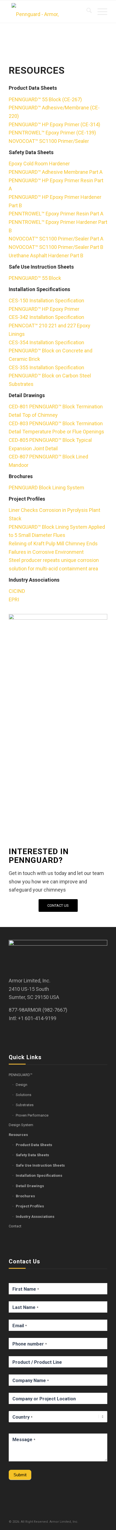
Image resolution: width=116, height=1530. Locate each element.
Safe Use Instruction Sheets (40, 1165)
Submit (20, 1474)
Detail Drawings (30, 1186)
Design (21, 1085)
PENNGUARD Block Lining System (46, 487)
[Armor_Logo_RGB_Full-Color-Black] (48, 11)
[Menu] (99, 11)
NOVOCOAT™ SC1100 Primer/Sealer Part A (56, 239)
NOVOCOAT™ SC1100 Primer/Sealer (49, 141)
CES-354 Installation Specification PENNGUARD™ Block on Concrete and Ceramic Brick (50, 350)
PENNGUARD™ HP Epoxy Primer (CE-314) (54, 124)
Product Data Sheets (34, 1145)
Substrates (25, 1105)
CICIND (17, 591)
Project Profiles (30, 1206)
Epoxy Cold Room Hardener (39, 163)
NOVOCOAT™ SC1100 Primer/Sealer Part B (56, 247)
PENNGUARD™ (20, 1075)
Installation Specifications (39, 1175)
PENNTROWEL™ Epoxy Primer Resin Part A (56, 214)
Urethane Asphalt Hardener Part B (46, 255)
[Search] (86, 11)
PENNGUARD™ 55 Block (35, 278)
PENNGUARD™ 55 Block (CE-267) (45, 99)
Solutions (23, 1095)
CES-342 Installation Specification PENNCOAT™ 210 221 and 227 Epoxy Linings (49, 325)
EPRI (14, 599)
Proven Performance (32, 1115)
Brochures (25, 1196)
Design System (21, 1125)
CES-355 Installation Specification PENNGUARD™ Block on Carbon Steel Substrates (50, 375)
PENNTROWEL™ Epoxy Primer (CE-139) (52, 133)
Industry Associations (35, 1216)
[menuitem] (86, 11)
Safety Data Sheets (32, 1155)
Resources (18, 1135)
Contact (15, 1226)
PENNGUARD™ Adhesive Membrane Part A (55, 172)
